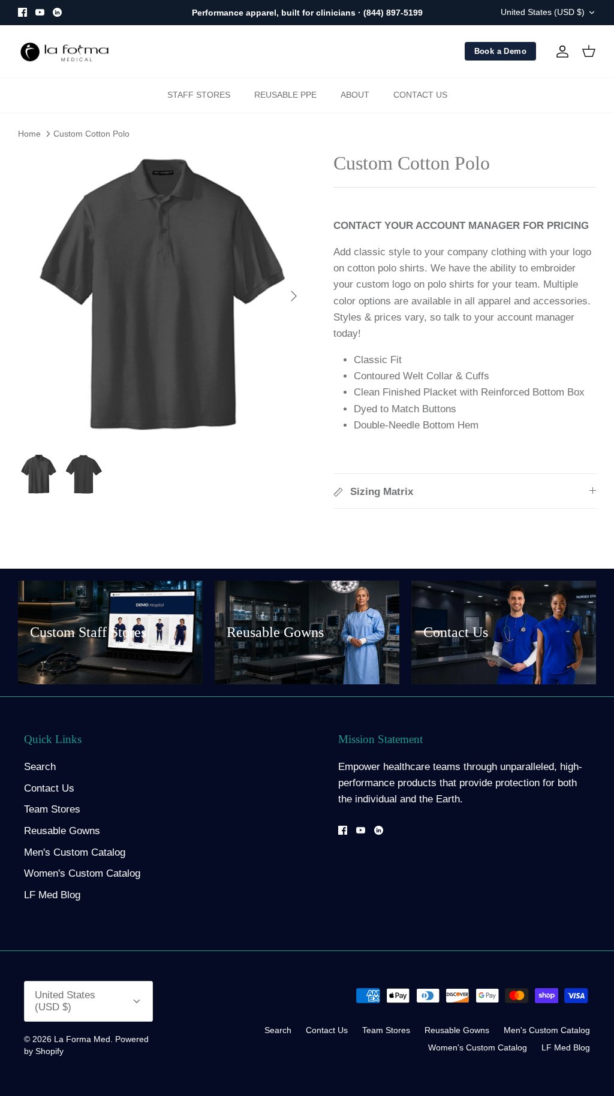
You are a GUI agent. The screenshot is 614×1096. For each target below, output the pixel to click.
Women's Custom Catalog (82, 873)
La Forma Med (82, 1039)
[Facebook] (22, 12)
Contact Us (49, 788)
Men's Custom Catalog (74, 852)
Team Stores (52, 809)
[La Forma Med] (64, 51)
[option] (162, 296)
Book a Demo (500, 51)
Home (29, 133)
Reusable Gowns (62, 831)
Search (40, 766)
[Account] (560, 51)
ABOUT (355, 94)
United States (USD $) (543, 12)
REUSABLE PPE (285, 94)
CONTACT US (420, 94)
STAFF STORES (198, 94)
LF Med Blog (52, 895)
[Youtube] (39, 12)
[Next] (294, 296)
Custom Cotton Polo (91, 133)
